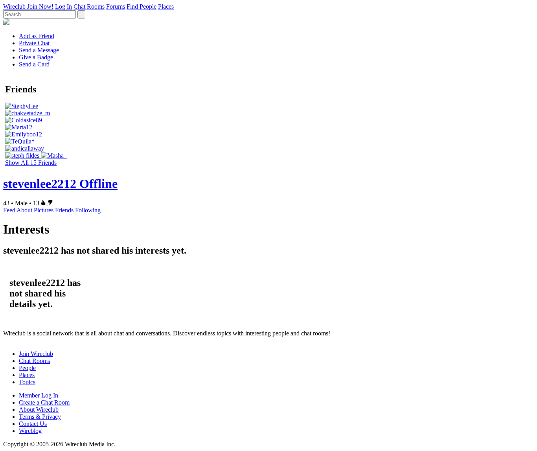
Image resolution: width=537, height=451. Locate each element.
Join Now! (40, 6)
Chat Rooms (89, 6)
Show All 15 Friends (31, 162)
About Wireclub (39, 409)
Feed (9, 210)
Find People (141, 6)
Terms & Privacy (40, 416)
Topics (27, 382)
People (27, 367)
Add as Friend (36, 36)
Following (88, 210)
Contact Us (33, 423)
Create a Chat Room (44, 402)
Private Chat (34, 43)
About (24, 210)
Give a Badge (36, 57)
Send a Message (39, 50)
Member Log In (38, 395)
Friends (64, 210)
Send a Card (34, 64)
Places (166, 6)
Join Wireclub (36, 353)
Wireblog (30, 430)
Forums (115, 6)
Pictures (43, 210)
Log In (63, 6)
